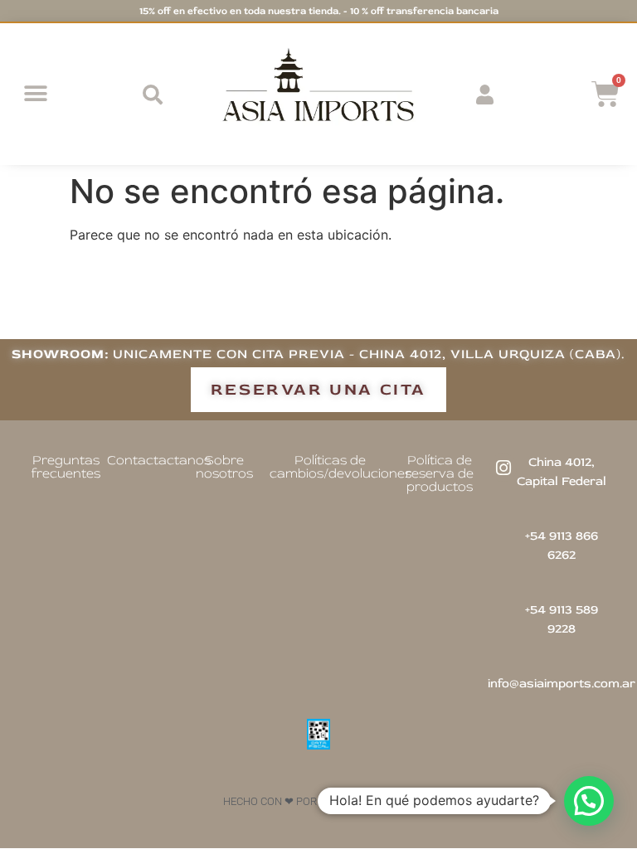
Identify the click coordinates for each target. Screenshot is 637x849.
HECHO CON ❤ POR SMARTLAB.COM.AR (319, 801)
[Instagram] (503, 468)
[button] (35, 94)
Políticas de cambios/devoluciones (340, 467)
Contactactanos (159, 460)
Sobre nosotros (224, 467)
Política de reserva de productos (440, 473)
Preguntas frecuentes (66, 467)
